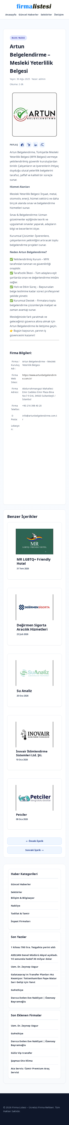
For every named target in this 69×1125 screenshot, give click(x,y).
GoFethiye (17, 989)
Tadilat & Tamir (20, 913)
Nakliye (15, 905)
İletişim (59, 14)
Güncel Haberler (29, 14)
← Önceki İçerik (34, 840)
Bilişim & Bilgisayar (22, 897)
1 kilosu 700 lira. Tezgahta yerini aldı (33, 947)
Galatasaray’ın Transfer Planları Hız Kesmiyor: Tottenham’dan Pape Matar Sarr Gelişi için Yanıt (34, 978)
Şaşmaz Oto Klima (22, 1060)
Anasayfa (10, 14)
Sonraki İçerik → (34, 850)
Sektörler (46, 14)
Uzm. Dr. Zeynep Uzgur (24, 966)
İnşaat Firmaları (20, 921)
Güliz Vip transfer (21, 1052)
